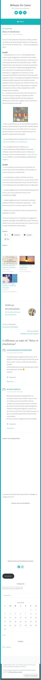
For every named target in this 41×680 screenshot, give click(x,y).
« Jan (4, 635)
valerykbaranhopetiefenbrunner (19, 350)
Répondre (10, 381)
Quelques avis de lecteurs (29, 332)
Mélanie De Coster (20, 5)
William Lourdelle (13, 389)
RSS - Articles (6, 647)
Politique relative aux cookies (15, 672)
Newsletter (8, 576)
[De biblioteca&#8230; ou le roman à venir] (27, 260)
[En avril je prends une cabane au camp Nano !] (10, 260)
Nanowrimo (17, 55)
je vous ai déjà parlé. (20, 142)
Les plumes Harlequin (10, 326)
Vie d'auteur (7, 29)
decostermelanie (18, 34)
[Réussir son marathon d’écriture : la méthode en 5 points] (10, 278)
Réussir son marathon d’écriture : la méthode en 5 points (9, 286)
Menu (22, 22)
